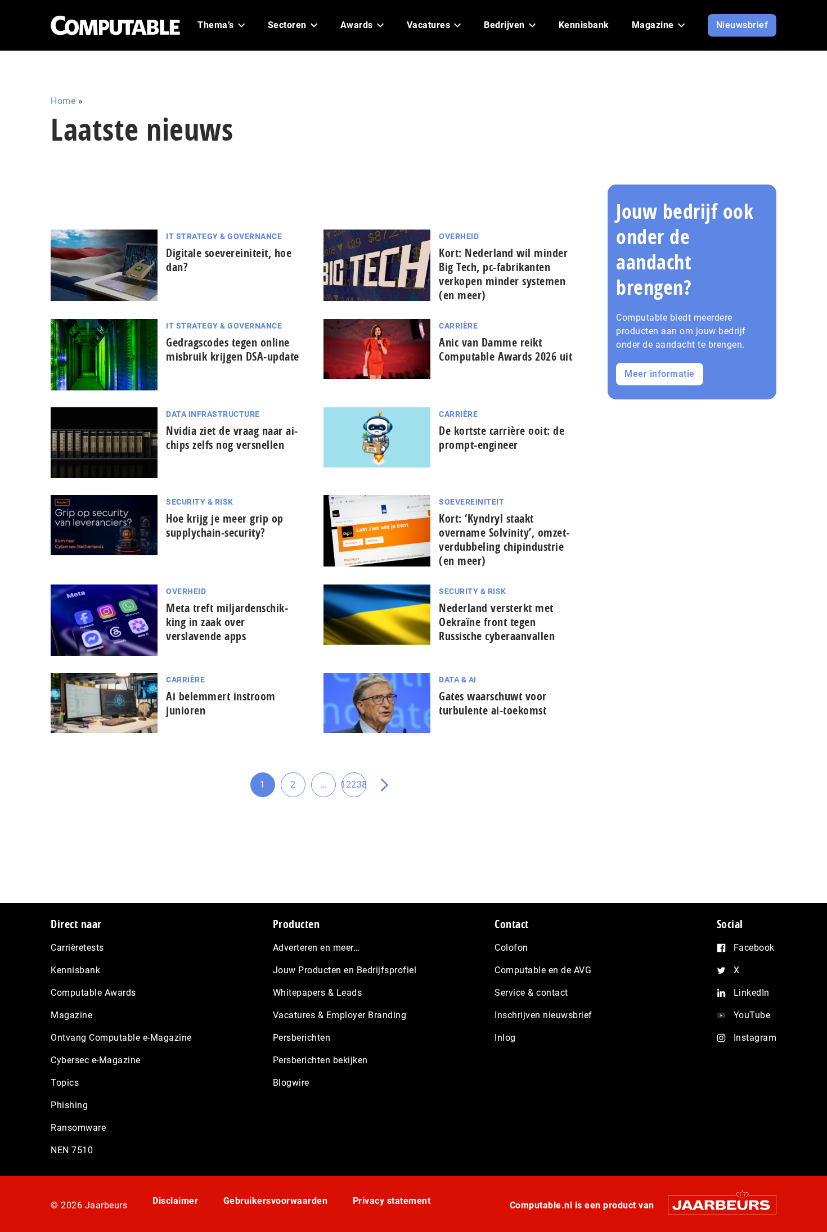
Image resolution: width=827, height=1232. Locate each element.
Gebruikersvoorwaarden (275, 1200)
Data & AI (458, 679)
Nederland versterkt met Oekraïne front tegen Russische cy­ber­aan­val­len (497, 622)
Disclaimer (175, 1200)
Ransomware (78, 1127)
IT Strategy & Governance (224, 236)
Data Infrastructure (213, 414)
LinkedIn (752, 992)
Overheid (459, 236)
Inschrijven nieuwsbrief (543, 1015)
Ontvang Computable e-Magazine (121, 1037)
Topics (65, 1082)
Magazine (71, 1015)
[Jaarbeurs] (716, 1204)
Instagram (755, 1037)
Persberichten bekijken (320, 1060)
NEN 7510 (72, 1150)
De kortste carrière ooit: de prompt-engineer (501, 437)
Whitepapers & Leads (317, 992)
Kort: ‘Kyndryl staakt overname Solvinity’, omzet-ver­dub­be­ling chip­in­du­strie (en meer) (504, 539)
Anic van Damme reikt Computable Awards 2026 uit (505, 349)
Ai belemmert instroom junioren (221, 703)
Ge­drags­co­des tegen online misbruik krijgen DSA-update (232, 349)
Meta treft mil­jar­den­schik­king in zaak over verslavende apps (227, 622)
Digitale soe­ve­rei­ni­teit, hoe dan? (228, 260)
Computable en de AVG (543, 970)
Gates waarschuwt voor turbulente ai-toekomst (493, 703)
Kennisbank (75, 970)
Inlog (505, 1037)
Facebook (754, 947)
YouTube (752, 1015)
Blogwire (291, 1082)
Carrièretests (77, 947)
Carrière (458, 325)
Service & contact (531, 992)
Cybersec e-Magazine (96, 1060)
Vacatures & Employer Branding (340, 1015)
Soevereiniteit (471, 501)
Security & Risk (199, 501)
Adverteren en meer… (316, 947)
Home (63, 101)
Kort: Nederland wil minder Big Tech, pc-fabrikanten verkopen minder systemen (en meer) (503, 274)
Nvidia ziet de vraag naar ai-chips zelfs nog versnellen (232, 437)
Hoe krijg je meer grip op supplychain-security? (225, 525)
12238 (353, 788)
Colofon (511, 947)
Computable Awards (93, 992)
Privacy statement (392, 1200)
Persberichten (302, 1037)
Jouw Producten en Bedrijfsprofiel (345, 970)
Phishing (69, 1105)
